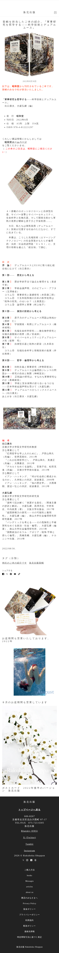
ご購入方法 (29, 870)
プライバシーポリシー (29, 915)
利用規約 (29, 920)
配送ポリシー (29, 926)
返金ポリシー (29, 909)
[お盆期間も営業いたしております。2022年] (29, 609)
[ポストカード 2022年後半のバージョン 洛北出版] (29, 745)
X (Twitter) (29, 837)
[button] (19, 574)
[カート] (55, 12)
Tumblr (29, 844)
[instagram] (27, 860)
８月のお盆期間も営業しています (24, 702)
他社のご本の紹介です (14, 563)
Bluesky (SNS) (29, 831)
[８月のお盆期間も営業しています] (29, 672)
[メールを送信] (15, 574)
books (29, 875)
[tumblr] (31, 860)
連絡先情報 (29, 931)
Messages (29, 881)
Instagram (29, 850)
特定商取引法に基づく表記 (29, 937)
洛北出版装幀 (36, 563)
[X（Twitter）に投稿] (7, 574)
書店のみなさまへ (29, 898)
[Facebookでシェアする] (3, 574)
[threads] (35, 860)
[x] (23, 860)
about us (29, 892)
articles (29, 887)
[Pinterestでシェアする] (11, 574)
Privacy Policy (29, 903)
